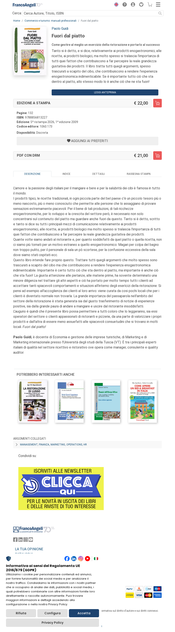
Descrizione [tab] (32, 173)
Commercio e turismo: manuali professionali (50, 20)
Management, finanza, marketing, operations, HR (53, 444)
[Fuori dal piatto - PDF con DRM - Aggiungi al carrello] (157, 155)
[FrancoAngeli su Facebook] (15, 541)
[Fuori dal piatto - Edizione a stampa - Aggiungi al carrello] (157, 103)
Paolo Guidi (60, 29)
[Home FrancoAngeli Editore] (28, 5)
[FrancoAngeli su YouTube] (31, 541)
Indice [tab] (66, 173)
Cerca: (17, 13)
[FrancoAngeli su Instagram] (25, 541)
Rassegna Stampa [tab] (139, 173)
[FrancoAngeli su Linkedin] (20, 541)
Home (16, 20)
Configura (52, 613)
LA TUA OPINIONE (29, 549)
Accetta (83, 613)
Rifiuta (21, 613)
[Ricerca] (160, 13)
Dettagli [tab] (98, 173)
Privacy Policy (52, 622)
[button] (115, 5)
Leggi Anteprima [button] (105, 92)
